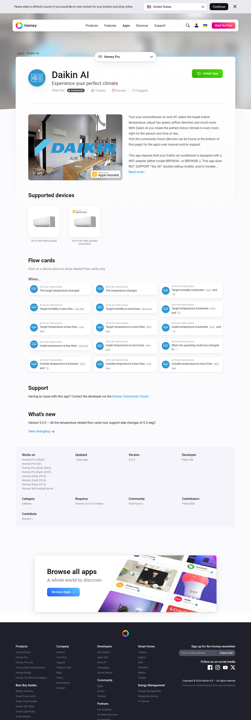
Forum (100, 691)
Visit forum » (136, 503)
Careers (60, 652)
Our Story (61, 657)
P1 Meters (143, 701)
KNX (140, 662)
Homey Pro (22, 657)
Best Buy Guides (26, 685)
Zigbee (142, 657)
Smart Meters (23, 716)
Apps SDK (102, 657)
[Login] (196, 25)
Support (159, 25)
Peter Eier (188, 459)
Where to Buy (63, 667)
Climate (26, 503)
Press (59, 677)
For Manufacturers (107, 714)
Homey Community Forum (130, 396)
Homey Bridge (23, 672)
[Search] (187, 25)
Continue (219, 7)
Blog (58, 672)
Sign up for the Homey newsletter (213, 646)
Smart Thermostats (26, 701)
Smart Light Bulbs (25, 711)
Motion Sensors (24, 691)
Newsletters (63, 682)
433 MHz (143, 667)
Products (92, 25)
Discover (142, 25)
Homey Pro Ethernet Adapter (31, 677)
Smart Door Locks (26, 696)
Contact (60, 687)
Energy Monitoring (148, 696)
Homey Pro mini (24, 662)
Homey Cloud (23, 652)
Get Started (103, 652)
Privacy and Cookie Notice (196, 685)
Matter (141, 672)
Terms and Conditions (223, 685)
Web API (102, 662)
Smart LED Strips (25, 706)
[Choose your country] (205, 25)
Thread (142, 677)
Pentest (101, 696)
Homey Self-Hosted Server (30, 667)
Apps (126, 25)
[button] (175, 6)
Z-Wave (142, 652)
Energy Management (149, 691)
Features (110, 25)
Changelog (103, 667)
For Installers (104, 709)
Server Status (104, 672)
